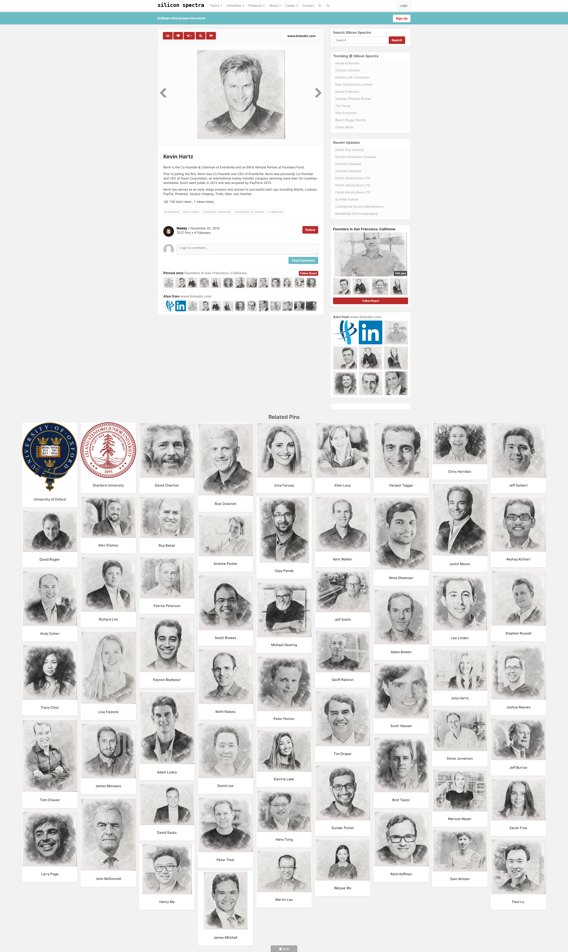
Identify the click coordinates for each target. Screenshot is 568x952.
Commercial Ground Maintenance (359, 206)
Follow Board (308, 273)
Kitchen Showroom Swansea (355, 157)
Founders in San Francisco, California (215, 273)
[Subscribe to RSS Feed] (319, 5)
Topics (215, 5)
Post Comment (303, 260)
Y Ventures (275, 212)
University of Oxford (249, 212)
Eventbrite (172, 212)
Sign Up (402, 18)
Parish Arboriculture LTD (352, 178)
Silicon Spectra (181, 5)
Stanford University (217, 212)
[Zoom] (200, 35)
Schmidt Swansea (348, 164)
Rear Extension (346, 113)
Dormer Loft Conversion (352, 77)
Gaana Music (344, 127)
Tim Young (343, 106)
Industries (234, 5)
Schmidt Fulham (347, 199)
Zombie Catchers (347, 70)
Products (255, 5)
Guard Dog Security (349, 150)
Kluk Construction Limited (353, 84)
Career (290, 5)
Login (404, 5)
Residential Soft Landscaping (356, 213)
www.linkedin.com (301, 36)
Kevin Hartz (191, 212)
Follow (310, 230)
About (274, 5)
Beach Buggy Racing (350, 120)
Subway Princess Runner (353, 99)
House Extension (347, 63)
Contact (308, 5)
